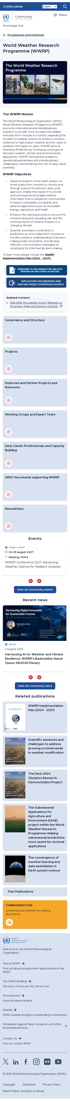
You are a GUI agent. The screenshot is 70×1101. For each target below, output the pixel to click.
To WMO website (13, 6)
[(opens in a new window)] (35, 269)
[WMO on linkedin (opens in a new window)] (16, 1062)
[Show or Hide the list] (8, 337)
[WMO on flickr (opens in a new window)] (47, 1061)
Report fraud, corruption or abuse (23, 1091)
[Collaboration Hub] (9, 922)
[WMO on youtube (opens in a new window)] (58, 1061)
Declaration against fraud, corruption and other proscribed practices (32, 1026)
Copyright (9, 1084)
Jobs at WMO (11, 963)
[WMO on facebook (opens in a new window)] (26, 1062)
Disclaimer (29, 1084)
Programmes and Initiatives (26, 35)
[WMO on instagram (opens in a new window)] (36, 1061)
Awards (7, 1010)
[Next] (39, 581)
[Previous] (31, 581)
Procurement (11, 995)
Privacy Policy (51, 1084)
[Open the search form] (65, 6)
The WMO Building (15, 981)
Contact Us (10, 1038)
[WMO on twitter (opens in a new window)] (6, 1062)
